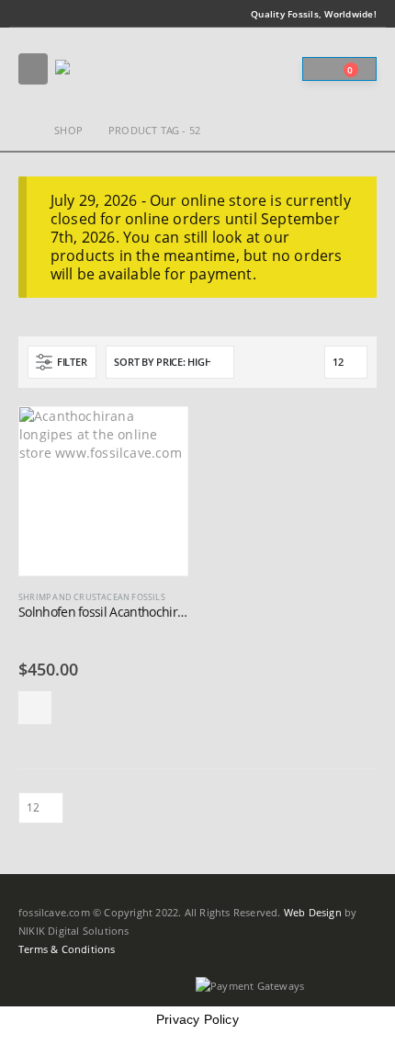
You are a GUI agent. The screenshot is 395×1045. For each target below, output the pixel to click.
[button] (33, 69)
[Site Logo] (105, 69)
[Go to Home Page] (23, 130)
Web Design (313, 912)
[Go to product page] (103, 491)
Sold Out (34, 707)
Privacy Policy (197, 1019)
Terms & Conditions (67, 949)
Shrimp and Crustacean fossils (91, 597)
